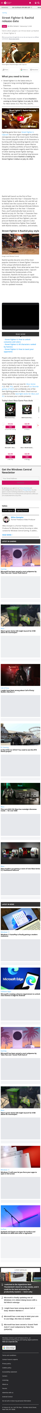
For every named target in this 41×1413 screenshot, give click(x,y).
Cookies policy (6, 1368)
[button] (38, 3)
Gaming (4, 13)
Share (6, 69)
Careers (4, 1376)
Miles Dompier (14, 26)
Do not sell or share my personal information (16, 1401)
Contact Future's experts (10, 1359)
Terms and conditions (9, 1355)
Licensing (5, 1380)
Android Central (7, 1397)
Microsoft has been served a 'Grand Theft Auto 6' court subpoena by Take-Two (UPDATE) (21, 1327)
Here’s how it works (14, 39)
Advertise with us (7, 1392)
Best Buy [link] (11, 459)
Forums (4, 1388)
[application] (20, 315)
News (4, 26)
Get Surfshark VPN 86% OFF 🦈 (22, 7)
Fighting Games (22, 510)
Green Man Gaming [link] (11, 429)
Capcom (5, 134)
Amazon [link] (28, 429)
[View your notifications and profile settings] (30, 3)
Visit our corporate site (9, 1342)
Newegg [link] (28, 459)
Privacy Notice (27, 490)
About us (5, 1384)
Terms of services (25, 488)
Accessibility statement (9, 1372)
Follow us (25, 69)
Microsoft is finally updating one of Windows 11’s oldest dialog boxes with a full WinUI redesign (20, 1300)
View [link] (10, 427)
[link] (10, 409)
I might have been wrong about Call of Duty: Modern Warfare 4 (19, 1309)
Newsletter (35, 69)
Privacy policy (6, 1363)
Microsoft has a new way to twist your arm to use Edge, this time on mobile (21, 1317)
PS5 (11, 386)
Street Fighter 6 (27, 132)
